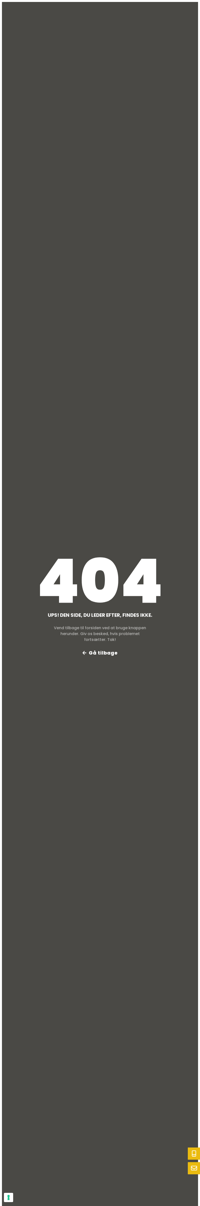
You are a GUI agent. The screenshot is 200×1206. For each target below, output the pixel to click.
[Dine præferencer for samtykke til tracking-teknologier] (8, 1197)
